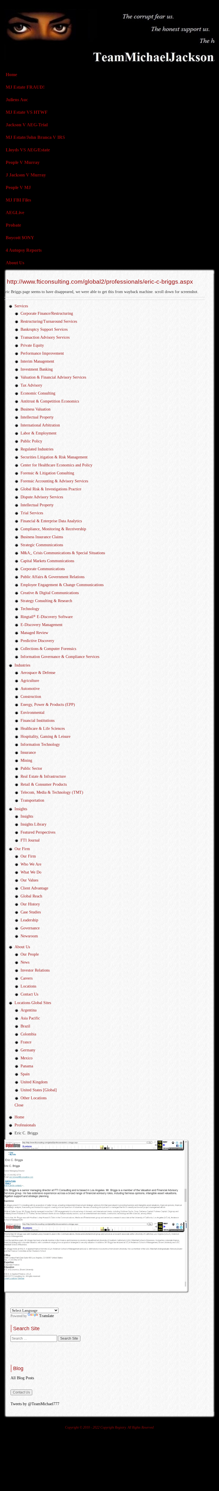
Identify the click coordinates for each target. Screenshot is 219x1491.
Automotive (30, 688)
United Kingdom (34, 1082)
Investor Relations (35, 970)
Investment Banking (37, 369)
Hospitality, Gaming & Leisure (45, 736)
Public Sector (31, 768)
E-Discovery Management (41, 625)
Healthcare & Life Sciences (43, 728)
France (26, 1042)
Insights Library (33, 824)
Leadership (29, 920)
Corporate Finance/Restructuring (47, 313)
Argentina (28, 1010)
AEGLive (15, 212)
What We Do (31, 872)
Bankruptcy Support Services (44, 329)
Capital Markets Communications (47, 561)
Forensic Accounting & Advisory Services (54, 481)
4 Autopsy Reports (24, 250)
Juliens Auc (17, 99)
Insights (21, 809)
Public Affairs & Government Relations (52, 577)
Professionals (25, 1125)
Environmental (32, 712)
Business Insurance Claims (42, 537)
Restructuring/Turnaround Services (49, 321)
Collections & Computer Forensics (48, 649)
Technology (30, 609)
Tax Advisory (31, 385)
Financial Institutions (37, 720)
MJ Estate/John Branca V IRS (35, 137)
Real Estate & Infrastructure (43, 776)
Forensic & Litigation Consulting (47, 473)
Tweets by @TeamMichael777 (35, 1404)
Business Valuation (35, 409)
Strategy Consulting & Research (46, 601)
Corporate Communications (43, 569)
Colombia (28, 1034)
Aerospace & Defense (38, 673)
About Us (15, 262)
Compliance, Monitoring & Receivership (53, 529)
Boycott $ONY (20, 237)
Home (11, 74)
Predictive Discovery (37, 641)
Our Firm (22, 849)
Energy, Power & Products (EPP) (48, 704)
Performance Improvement (42, 353)
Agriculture (30, 681)
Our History (30, 904)
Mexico (27, 1058)
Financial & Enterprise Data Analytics (51, 521)
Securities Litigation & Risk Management (54, 457)
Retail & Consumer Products (44, 784)
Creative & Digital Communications (50, 593)
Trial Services (32, 513)
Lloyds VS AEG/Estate (28, 149)
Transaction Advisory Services (45, 337)
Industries (22, 665)
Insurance (28, 752)
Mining (26, 760)
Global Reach (31, 896)
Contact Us (29, 994)
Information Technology (40, 744)
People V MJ (18, 187)
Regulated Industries (37, 449)
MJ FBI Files (18, 200)
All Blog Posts (22, 1378)
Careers (27, 978)
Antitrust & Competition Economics (50, 401)
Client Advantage (34, 888)
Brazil (25, 1026)
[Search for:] (34, 1338)
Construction (31, 696)
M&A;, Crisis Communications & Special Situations (63, 553)
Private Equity (32, 345)
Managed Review (34, 633)
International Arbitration (40, 425)
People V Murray (23, 162)
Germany (28, 1050)
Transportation (32, 800)
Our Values (29, 880)
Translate (46, 1316)
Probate (13, 225)
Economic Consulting (38, 393)
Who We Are (31, 864)
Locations (28, 986)
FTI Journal (30, 840)
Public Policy (31, 441)
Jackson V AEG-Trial (27, 124)
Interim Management (37, 361)
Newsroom (29, 936)
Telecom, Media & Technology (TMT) (52, 792)
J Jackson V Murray (26, 174)
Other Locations (33, 1098)
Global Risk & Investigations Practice (51, 489)
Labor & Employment (38, 433)
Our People (30, 954)
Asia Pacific (30, 1018)
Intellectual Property (37, 417)
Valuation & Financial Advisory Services (53, 377)
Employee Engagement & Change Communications (62, 585)
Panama (27, 1066)
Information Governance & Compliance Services (60, 657)
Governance (30, 928)
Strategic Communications (42, 545)
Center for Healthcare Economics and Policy (56, 465)
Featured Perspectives (38, 832)
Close (19, 1105)
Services (21, 306)
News (25, 962)
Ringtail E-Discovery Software (47, 617)
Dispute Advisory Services (42, 497)
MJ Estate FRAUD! (25, 87)
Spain (25, 1074)
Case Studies (31, 912)
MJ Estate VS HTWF (27, 112)
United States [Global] (39, 1090)
